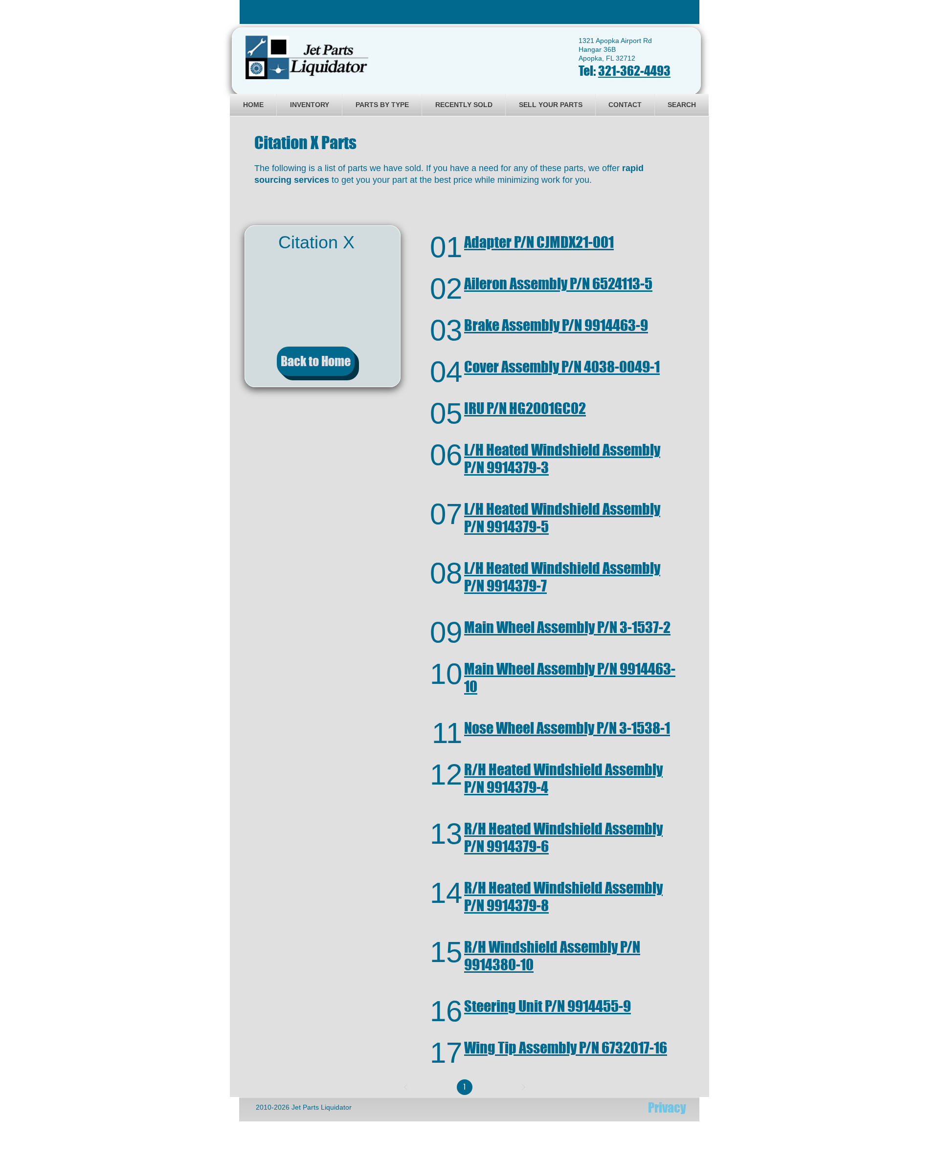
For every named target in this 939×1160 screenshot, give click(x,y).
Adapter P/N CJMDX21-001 (539, 242)
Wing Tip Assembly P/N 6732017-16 (565, 1047)
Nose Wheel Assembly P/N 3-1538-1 (567, 728)
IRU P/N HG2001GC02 (525, 408)
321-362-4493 (634, 70)
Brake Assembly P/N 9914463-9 (556, 325)
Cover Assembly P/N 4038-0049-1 (562, 366)
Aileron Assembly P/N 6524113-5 (558, 283)
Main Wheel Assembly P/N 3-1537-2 (567, 627)
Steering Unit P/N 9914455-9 (547, 1006)
